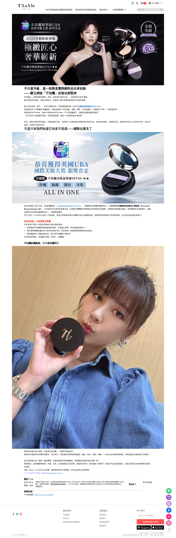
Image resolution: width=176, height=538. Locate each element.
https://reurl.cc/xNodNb (44, 495)
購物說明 (102, 515)
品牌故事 (66, 515)
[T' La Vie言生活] (26, 7)
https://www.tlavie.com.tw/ (52, 473)
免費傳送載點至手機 (150, 522)
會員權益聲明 (104, 522)
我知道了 (132, 484)
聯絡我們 (102, 526)
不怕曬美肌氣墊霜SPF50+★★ (69, 206)
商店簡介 (66, 518)
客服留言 (102, 518)
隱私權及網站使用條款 (71, 522)
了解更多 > (39, 486)
